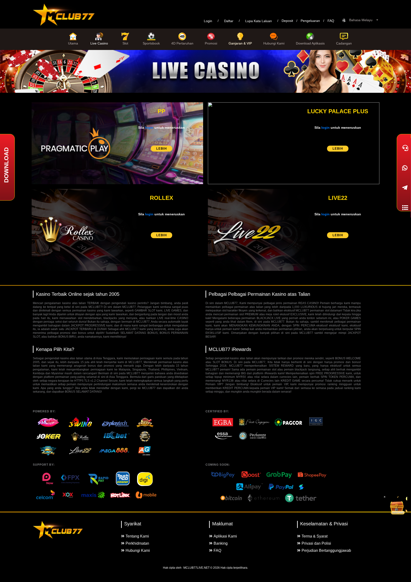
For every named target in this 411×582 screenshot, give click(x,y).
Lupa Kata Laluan (258, 21)
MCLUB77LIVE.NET (196, 567)
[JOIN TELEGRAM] (404, 188)
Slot (125, 43)
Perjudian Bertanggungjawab (326, 550)
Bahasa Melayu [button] (362, 20)
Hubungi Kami (273, 43)
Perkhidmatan (137, 543)
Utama (73, 43)
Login (208, 21)
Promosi (211, 43)
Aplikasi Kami (225, 536)
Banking (221, 543)
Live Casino (99, 43)
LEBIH (161, 148)
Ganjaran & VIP (240, 43)
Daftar (228, 21)
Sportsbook (151, 43)
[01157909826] (404, 168)
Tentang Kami (137, 536)
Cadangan (344, 43)
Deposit (287, 21)
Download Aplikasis (310, 43)
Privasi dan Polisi (316, 543)
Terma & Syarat (315, 536)
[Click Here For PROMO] (397, 505)
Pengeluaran (310, 21)
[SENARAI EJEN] (404, 208)
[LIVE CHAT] (404, 148)
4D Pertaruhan (182, 43)
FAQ (331, 21)
